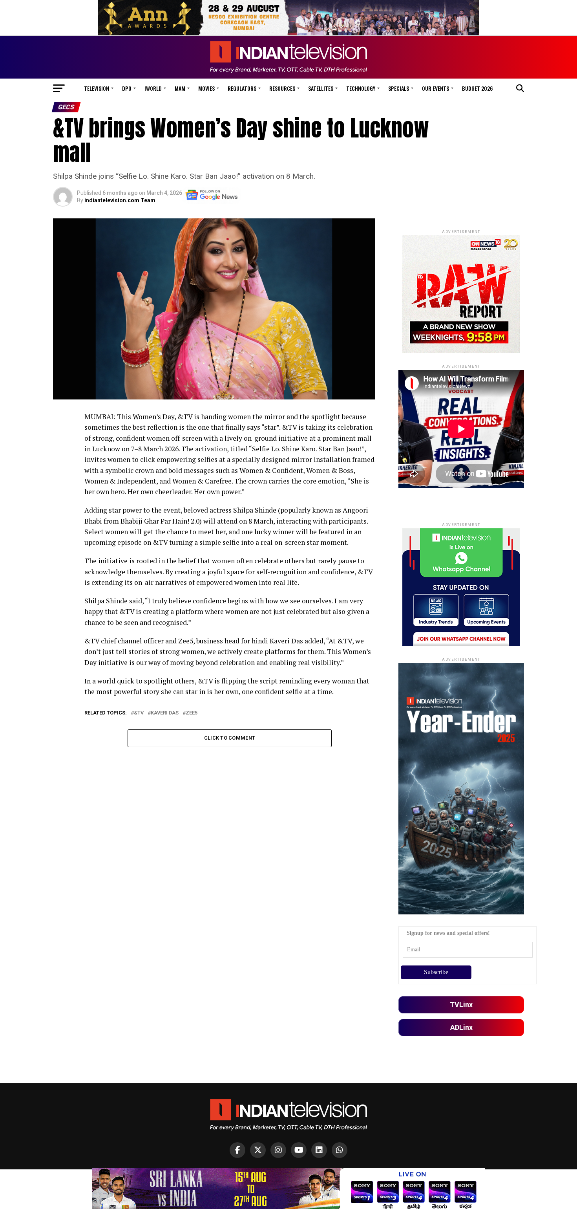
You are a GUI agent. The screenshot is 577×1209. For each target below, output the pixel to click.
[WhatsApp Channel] (339, 1150)
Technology (360, 88)
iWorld (153, 88)
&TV (139, 713)
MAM (180, 88)
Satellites (320, 88)
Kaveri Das (165, 713)
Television (96, 88)
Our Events (435, 88)
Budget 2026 (477, 88)
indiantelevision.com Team (119, 200)
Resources (282, 88)
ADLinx (461, 1027)
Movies (206, 88)
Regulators (242, 88)
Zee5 (191, 713)
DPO (126, 88)
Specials (398, 88)
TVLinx (461, 1004)
